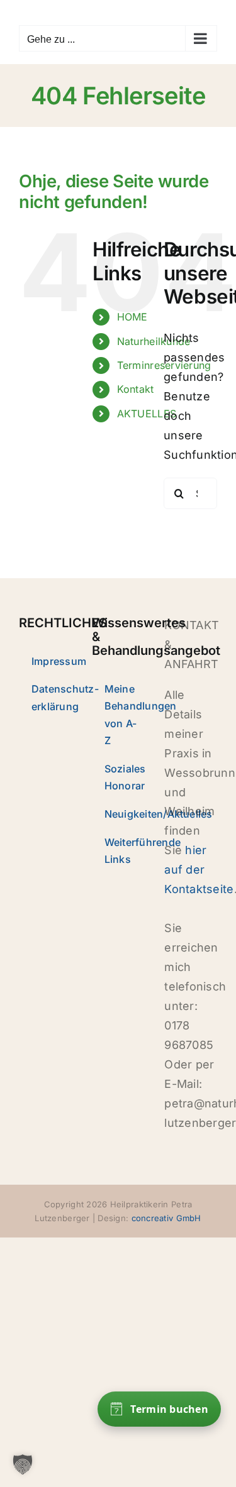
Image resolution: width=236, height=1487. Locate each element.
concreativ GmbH (166, 1218)
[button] (22, 1464)
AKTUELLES (146, 413)
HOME (132, 316)
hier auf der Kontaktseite (198, 869)
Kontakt (135, 389)
